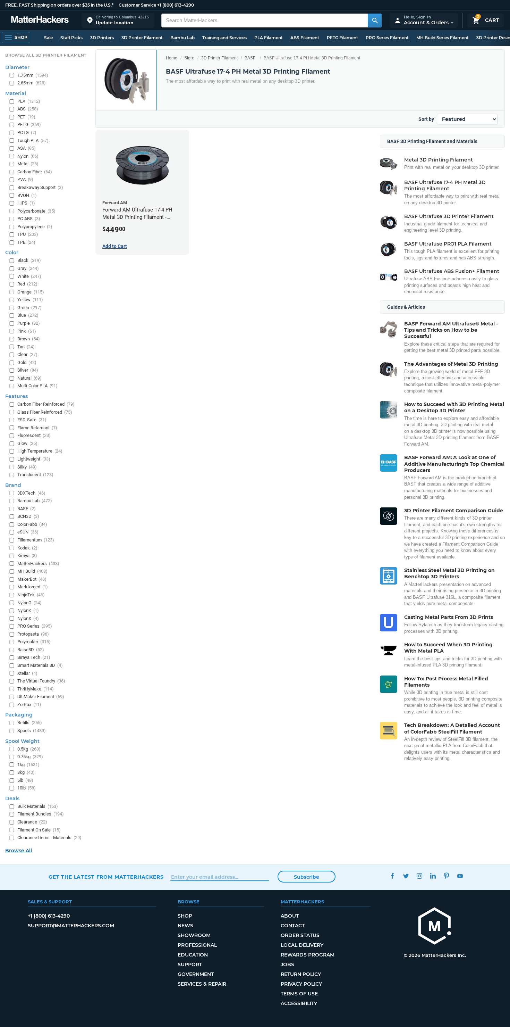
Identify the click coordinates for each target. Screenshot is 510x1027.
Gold (26, 362)
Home (171, 58)
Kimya (27, 555)
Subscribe (306, 877)
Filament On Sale (39, 830)
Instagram (419, 876)
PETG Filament (342, 37)
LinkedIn (433, 876)
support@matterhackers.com (71, 925)
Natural (29, 378)
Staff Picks (71, 37)
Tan (26, 346)
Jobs (287, 964)
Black (29, 260)
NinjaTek (31, 594)
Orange (30, 292)
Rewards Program (307, 955)
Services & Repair (202, 984)
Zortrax (29, 704)
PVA (25, 179)
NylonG (29, 602)
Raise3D (30, 649)
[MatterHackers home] (40, 20)
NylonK (28, 610)
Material (15, 93)
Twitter (406, 876)
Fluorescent (34, 435)
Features (16, 396)
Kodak (27, 547)
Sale (48, 37)
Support (190, 964)
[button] (118, 20)
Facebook (392, 876)
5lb (25, 780)
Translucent (35, 474)
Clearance (32, 822)
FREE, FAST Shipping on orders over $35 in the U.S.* (59, 5)
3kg (26, 772)
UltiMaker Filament (40, 696)
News (185, 925)
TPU (27, 234)
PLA (28, 101)
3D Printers (102, 37)
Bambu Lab (182, 37)
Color (11, 253)
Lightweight (33, 459)
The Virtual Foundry (41, 681)
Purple (28, 323)
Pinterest (446, 876)
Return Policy (301, 974)
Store (189, 58)
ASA (26, 148)
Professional (197, 945)
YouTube (460, 876)
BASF (250, 58)
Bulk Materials (37, 806)
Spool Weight (22, 741)
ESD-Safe (31, 419)
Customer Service (137, 5)
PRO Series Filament (387, 37)
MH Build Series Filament (442, 37)
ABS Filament (304, 37)
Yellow (30, 299)
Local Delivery (302, 945)
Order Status (300, 935)
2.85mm (31, 82)
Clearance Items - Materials (49, 837)
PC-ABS (28, 218)
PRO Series (34, 626)
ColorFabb (32, 524)
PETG (29, 124)
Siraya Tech (33, 657)
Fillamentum (35, 540)
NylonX (28, 618)
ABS (27, 108)
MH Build (32, 571)
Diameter (17, 67)
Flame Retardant (37, 427)
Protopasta (33, 634)
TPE (26, 242)
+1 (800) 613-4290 (175, 5)
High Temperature (39, 451)
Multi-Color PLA (37, 386)
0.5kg (29, 749)
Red (27, 284)
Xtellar (27, 673)
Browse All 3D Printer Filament (46, 55)
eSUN (28, 532)
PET (26, 116)
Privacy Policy (301, 984)
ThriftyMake (35, 688)
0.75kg (30, 756)
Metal (28, 163)
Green (29, 307)
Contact (293, 925)
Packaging (19, 715)
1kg (28, 764)
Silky (27, 467)
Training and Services (224, 37)
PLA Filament (268, 37)
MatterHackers (38, 563)
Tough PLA (33, 140)
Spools (31, 730)
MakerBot (31, 579)
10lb (26, 787)
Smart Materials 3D (40, 665)
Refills (29, 722)
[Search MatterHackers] (375, 20)
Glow (27, 443)
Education (193, 955)
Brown (28, 338)
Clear (27, 354)
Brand (13, 485)
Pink (26, 331)
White (29, 276)
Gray (28, 268)
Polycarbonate (36, 211)
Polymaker (34, 641)
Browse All (18, 850)
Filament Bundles (40, 814)
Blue (28, 315)
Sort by (426, 119)
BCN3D (28, 516)
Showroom (194, 935)
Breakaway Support (40, 187)
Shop (185, 916)
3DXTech (31, 493)
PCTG (26, 132)
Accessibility (299, 1003)
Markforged (32, 586)
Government (196, 974)
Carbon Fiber (34, 171)
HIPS (26, 203)
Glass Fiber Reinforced (44, 412)
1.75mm (32, 75)
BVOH (27, 195)
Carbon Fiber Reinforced (46, 404)
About (290, 916)
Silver (27, 370)
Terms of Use (299, 994)
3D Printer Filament (142, 37)
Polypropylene (34, 226)
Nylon (28, 156)
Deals (12, 798)
